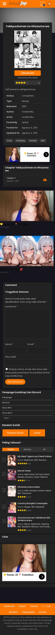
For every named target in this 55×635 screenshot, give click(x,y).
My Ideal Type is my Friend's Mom (35, 456)
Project (22, 606)
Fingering (45, 524)
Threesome (26, 493)
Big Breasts (29, 460)
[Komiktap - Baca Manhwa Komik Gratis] (17, 5)
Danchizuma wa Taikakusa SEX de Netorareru (34, 519)
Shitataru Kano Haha (29, 487)
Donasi (42, 612)
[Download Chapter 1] (45, 180)
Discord (6, 402)
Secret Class (24, 471)
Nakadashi (40, 507)
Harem (46, 474)
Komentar (11, 306)
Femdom (41, 491)
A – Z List (46, 606)
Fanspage (7, 397)
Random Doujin (15, 433)
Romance (42, 460)
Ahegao (27, 507)
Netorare (35, 527)
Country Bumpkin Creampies (33, 503)
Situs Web (10, 356)
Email (31, 344)
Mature (48, 491)
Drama (32, 474)
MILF (43, 140)
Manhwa (21, 477)
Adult (9, 140)
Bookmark (9, 606)
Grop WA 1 (7, 407)
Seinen (36, 477)
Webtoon (44, 477)
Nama (9, 344)
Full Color (39, 474)
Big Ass (27, 524)
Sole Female (44, 527)
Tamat (37, 433)
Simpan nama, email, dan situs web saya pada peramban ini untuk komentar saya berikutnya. (27, 372)
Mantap (33, 140)
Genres (34, 606)
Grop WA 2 (7, 412)
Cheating (20, 140)
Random (13, 612)
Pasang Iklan (28, 612)
